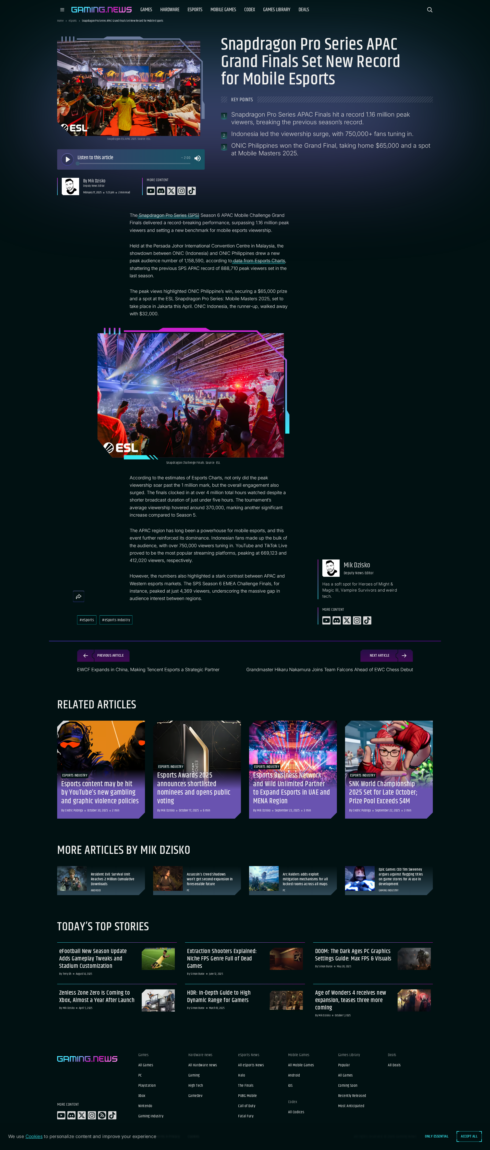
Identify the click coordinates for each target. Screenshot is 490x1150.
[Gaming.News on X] (82, 1115)
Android (294, 1075)
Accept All (469, 1136)
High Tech (195, 1086)
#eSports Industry (116, 620)
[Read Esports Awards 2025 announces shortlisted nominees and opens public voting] (197, 770)
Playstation (147, 1086)
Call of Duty (246, 1106)
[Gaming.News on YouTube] (61, 1115)
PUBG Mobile (247, 1096)
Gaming (194, 1075)
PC (140, 1075)
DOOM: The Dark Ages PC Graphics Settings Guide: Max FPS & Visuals (353, 955)
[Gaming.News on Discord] (71, 1115)
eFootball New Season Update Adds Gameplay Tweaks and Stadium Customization (93, 959)
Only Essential (436, 1136)
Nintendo (145, 1106)
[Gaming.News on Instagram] (92, 1115)
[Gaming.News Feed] (102, 1115)
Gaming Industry (150, 1116)
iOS (290, 1086)
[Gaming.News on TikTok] (112, 1115)
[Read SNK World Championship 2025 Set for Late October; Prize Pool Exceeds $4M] (389, 770)
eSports (73, 21)
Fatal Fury (245, 1116)
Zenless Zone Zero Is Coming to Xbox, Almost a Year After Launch (96, 996)
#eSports (87, 620)
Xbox (141, 1096)
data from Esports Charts (258, 260)
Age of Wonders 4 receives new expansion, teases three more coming (350, 1000)
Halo (241, 1075)
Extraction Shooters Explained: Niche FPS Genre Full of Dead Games (222, 959)
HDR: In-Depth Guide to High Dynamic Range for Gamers (219, 996)
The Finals (245, 1086)
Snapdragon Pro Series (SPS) (168, 215)
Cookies (34, 1136)
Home (60, 21)
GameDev (195, 1096)
